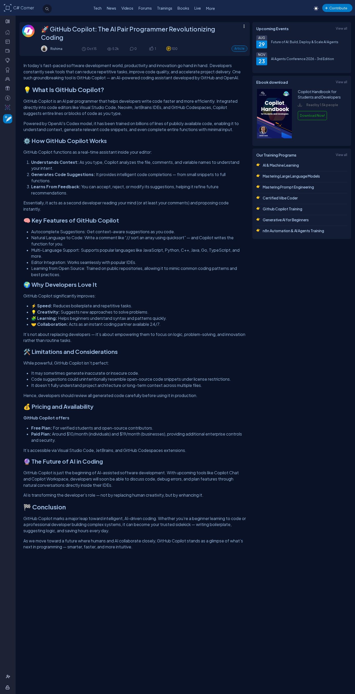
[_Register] (9, 676)
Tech (97, 8)
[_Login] (8, 687)
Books (183, 8)
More (210, 8)
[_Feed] (9, 32)
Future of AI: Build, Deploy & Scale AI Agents (304, 42)
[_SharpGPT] (9, 107)
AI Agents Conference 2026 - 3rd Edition (302, 59)
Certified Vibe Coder (280, 198)
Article (239, 48)
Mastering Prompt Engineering (288, 187)
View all (341, 28)
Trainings (164, 8)
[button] (151, 49)
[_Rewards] (9, 97)
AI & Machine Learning (281, 165)
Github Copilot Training (282, 208)
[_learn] (9, 60)
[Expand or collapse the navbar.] (8, 21)
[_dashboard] (9, 41)
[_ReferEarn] (9, 88)
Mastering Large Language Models (291, 176)
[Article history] (84, 49)
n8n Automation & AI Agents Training (293, 230)
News (111, 8)
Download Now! (312, 115)
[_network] (9, 78)
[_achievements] (9, 69)
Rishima (56, 49)
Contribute (338, 8)
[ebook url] (274, 137)
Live (197, 8)
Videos (127, 8)
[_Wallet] (9, 50)
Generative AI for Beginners (286, 219)
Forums (145, 8)
